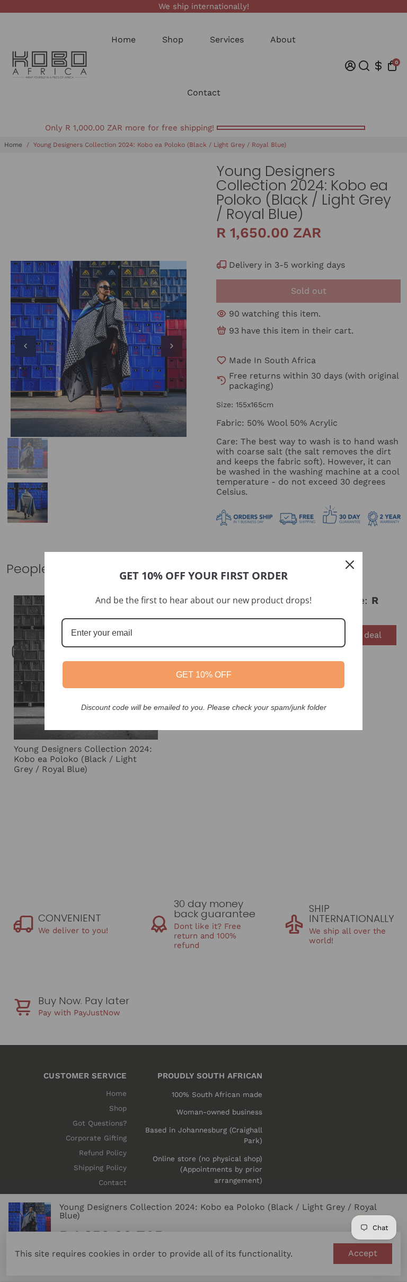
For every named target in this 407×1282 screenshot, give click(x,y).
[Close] (349, 564)
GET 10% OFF (204, 674)
